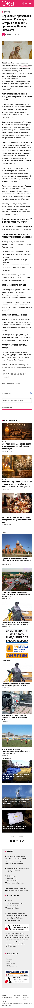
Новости (7, 12)
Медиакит (10, 900)
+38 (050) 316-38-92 (12, 906)
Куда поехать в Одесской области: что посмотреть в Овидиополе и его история (15, 560)
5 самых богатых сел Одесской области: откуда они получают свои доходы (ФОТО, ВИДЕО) (16, 594)
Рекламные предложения (15, 903)
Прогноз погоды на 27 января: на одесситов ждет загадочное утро (16, 367)
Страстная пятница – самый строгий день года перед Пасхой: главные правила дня (17, 446)
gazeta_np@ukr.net (12, 908)
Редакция (8, 34)
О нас (12, 837)
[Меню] (25, 3)
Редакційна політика (17, 996)
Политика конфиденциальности (7, 996)
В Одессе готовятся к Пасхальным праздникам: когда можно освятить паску (17, 519)
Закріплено (22, 3)
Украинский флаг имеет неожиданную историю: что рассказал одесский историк (16, 776)
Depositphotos (10, 963)
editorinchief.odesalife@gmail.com (17, 890)
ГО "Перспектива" (11, 966)
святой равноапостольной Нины (19, 229)
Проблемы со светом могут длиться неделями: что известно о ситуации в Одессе (14, 717)
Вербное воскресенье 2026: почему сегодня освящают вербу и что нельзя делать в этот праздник (17, 484)
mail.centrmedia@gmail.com (15, 883)
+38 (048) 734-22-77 (12, 880)
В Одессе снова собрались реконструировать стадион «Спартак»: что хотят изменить (16, 751)
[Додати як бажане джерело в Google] (5, 377)
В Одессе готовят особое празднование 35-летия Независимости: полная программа (16, 801)
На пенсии (9, 959)
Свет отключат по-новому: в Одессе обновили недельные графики (15, 827)
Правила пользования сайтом (26, 997)
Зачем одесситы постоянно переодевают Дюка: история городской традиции (16, 623)
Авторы (21, 837)
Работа (8, 961)
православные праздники (13, 383)
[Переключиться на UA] (30, 3)
